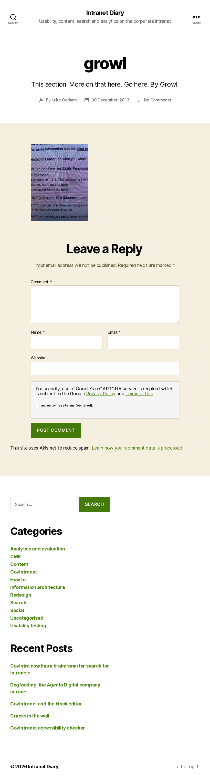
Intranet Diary (105, 13)
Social (17, 610)
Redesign (20, 595)
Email (114, 332)
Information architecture (37, 587)
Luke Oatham (64, 99)
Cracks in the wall (29, 715)
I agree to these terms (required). (66, 405)
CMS (15, 556)
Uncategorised (27, 618)
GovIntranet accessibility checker (47, 728)
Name (38, 332)
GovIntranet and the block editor (46, 703)
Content (19, 564)
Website (38, 357)
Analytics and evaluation (37, 548)
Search (18, 602)
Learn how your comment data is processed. (137, 448)
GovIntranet (23, 572)
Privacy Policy (100, 393)
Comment (41, 282)
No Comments (157, 99)
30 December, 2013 (110, 99)
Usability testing (28, 625)
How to (17, 579)
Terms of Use (139, 393)
